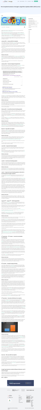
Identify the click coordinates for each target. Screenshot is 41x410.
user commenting (20, 336)
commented (10, 288)
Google (14, 42)
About (18, 1)
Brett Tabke (2, 312)
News (19, 401)
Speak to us (36, 1)
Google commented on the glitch (9, 212)
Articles (32, 1)
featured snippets (20, 65)
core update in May (7, 300)
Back (2, 15)
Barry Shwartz (13, 114)
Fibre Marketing (9, 295)
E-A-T (24, 136)
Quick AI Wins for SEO (32, 397)
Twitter (21, 300)
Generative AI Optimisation (20, 397)
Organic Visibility (22, 1)
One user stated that (10, 344)
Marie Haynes (6, 219)
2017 (29, 40)
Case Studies (29, 1)
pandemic (11, 311)
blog (5, 47)
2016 (29, 41)
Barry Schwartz (9, 202)
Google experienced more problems (7, 232)
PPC (25, 1)
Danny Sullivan (8, 117)
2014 (29, 42)
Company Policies (21, 402)
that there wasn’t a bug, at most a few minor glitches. (9, 231)
